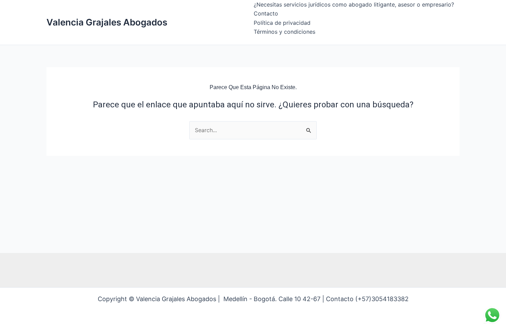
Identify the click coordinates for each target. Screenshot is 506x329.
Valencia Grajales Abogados (106, 22)
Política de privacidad (282, 22)
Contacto (266, 13)
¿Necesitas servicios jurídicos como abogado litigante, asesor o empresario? (354, 4)
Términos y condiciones (284, 31)
